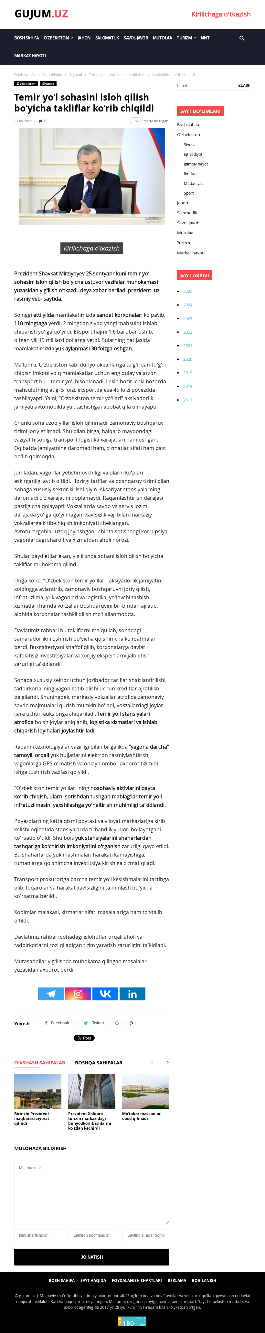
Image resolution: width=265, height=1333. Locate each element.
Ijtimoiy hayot (196, 163)
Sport (189, 193)
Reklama (177, 1280)
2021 (187, 345)
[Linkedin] (132, 993)
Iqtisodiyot (193, 154)
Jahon (84, 38)
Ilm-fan (190, 173)
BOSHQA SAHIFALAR (98, 1063)
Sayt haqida (93, 1280)
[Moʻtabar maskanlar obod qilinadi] (145, 1091)
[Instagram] (78, 993)
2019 (187, 373)
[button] (242, 37)
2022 (187, 332)
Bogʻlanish (204, 1280)
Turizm (184, 38)
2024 (187, 305)
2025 (187, 291)
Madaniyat (193, 183)
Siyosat (75, 75)
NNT (205, 38)
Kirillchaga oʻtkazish (221, 14)
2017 (187, 400)
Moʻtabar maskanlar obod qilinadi (141, 1116)
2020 (187, 359)
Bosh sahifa (26, 38)
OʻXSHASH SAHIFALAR (39, 1063)
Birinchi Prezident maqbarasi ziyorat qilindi (31, 1118)
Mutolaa (162, 38)
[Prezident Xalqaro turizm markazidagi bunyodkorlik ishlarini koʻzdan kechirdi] (91, 1091)
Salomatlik (107, 38)
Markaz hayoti (30, 56)
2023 (187, 318)
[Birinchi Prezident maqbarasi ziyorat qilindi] (37, 1091)
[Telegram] (51, 993)
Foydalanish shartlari (137, 1280)
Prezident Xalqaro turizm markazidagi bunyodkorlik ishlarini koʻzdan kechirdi (89, 1121)
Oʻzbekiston (56, 38)
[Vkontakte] (105, 993)
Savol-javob (136, 38)
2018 (187, 386)
